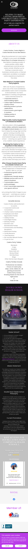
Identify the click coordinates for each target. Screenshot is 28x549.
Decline (7, 545)
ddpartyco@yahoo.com (8, 359)
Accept (20, 545)
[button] (3, 2)
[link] (14, 1)
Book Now (14, 30)
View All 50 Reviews (14, 459)
